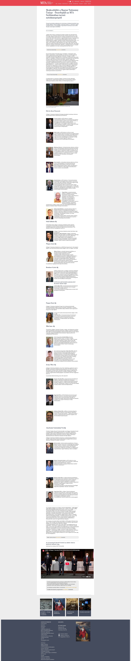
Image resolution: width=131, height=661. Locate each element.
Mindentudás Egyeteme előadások (47, 659)
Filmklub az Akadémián (45, 656)
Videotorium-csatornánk (45, 658)
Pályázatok (75, 3)
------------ (43, 641)
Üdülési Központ (44, 634)
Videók (89, 3)
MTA (56, 3)
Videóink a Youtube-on (64, 635)
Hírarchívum (43, 642)
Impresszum (43, 626)
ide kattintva (58, 49)
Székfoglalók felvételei (45, 651)
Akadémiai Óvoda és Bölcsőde (47, 636)
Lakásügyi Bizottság (44, 637)
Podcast (81, 3)
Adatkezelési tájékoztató (45, 629)
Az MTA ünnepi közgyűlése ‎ (70, 612)
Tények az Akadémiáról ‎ (57, 612)
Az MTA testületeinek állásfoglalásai (47, 647)
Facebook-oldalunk (64, 633)
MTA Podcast (43, 653)
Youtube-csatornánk (45, 648)
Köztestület (65, 3)
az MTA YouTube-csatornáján (71, 587)
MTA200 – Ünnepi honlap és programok (45, 613)
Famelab (42, 655)
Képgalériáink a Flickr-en (65, 636)
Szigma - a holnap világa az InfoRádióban (49, 652)
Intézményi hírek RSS (62, 628)
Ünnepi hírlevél (44, 623)
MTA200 (59, 3)
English (82, 1)
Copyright (43, 627)
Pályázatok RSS (61, 627)
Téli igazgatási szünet (45, 640)
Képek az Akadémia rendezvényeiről (48, 649)
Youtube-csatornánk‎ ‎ (85, 612)
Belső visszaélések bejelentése (47, 630)
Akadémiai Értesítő (44, 645)
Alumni (85, 3)
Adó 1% (42, 638)
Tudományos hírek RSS (62, 629)
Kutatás (70, 3)
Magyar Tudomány (44, 644)
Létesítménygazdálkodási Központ (47, 633)
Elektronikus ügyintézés (45, 631)
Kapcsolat (77, 1)
